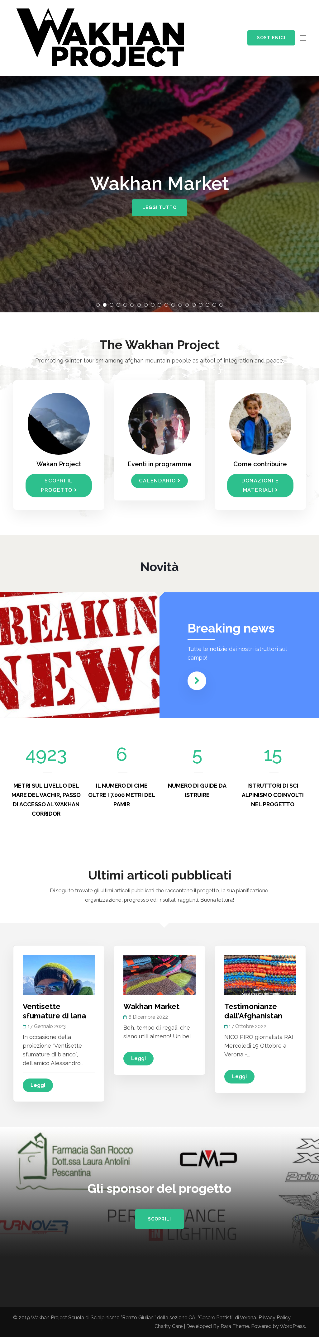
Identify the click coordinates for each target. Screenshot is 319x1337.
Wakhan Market (151, 1006)
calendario (157, 481)
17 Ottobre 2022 (247, 1026)
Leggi (38, 1085)
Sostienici (271, 37)
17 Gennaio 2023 (47, 1026)
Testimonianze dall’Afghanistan (253, 1011)
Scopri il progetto (57, 485)
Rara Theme (235, 1326)
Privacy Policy (275, 1317)
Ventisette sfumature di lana (54, 1011)
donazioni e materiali (260, 485)
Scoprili (159, 1218)
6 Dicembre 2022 (148, 1017)
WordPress (292, 1326)
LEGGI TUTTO (159, 207)
